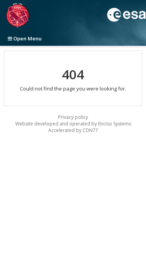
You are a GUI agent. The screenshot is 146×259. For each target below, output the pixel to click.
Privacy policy (73, 117)
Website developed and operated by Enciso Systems (73, 123)
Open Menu (27, 38)
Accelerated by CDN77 (73, 130)
